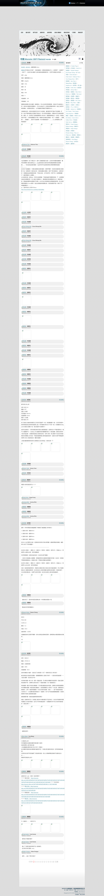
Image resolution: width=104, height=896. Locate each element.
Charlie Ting (74, 66)
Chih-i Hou (73, 87)
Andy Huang (74, 128)
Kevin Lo (68, 94)
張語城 (73, 94)
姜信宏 (72, 98)
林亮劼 (67, 92)
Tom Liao (79, 94)
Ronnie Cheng (69, 133)
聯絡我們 (80, 32)
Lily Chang (68, 111)
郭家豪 (67, 81)
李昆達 (67, 89)
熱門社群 (35, 32)
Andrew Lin (68, 85)
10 (53, 861)
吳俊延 (67, 70)
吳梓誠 (67, 68)
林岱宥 (67, 87)
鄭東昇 (77, 137)
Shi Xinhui (68, 117)
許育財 (72, 130)
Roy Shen (73, 102)
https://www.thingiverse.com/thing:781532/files (32, 189)
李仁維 (79, 85)
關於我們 (28, 32)
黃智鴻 (67, 128)
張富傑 (79, 109)
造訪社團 (48, 59)
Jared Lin (78, 68)
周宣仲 (67, 143)
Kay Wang (74, 139)
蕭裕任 (67, 137)
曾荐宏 (67, 100)
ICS (70, 893)
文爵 (78, 102)
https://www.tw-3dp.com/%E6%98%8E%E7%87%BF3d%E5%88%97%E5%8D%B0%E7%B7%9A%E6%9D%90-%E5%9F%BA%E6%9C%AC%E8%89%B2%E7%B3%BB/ (45, 780)
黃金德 (79, 87)
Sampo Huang (74, 70)
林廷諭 (67, 130)
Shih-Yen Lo (69, 122)
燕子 (77, 79)
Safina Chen (69, 120)
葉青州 (67, 124)
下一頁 (56, 861)
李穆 (67, 74)
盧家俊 (72, 143)
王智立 (77, 105)
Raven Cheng (69, 141)
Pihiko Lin (68, 135)
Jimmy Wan (74, 89)
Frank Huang (74, 124)
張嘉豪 (72, 137)
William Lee (77, 115)
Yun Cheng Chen (70, 79)
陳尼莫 (67, 102)
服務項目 (42, 32)
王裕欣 (72, 105)
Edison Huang (69, 126)
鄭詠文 (67, 105)
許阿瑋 (74, 85)
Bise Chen (78, 92)
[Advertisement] (52, 18)
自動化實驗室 (57, 32)
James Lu (73, 109)
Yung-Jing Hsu (69, 113)
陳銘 (67, 115)
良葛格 (71, 115)
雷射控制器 (67, 32)
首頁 (22, 32)
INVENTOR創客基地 (67, 888)
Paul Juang (75, 111)
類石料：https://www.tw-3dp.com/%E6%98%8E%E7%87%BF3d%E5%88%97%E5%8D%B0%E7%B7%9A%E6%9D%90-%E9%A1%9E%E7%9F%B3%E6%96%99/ (45, 800)
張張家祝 (68, 139)
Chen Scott (68, 76)
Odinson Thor (76, 76)
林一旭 (78, 72)
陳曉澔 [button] (23, 70)
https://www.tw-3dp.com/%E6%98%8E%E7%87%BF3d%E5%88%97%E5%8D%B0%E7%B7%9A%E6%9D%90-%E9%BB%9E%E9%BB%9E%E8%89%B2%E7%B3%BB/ (45, 794)
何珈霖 (72, 96)
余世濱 (76, 141)
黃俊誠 (76, 113)
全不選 (81, 62)
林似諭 (73, 68)
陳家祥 (76, 126)
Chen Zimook (73, 74)
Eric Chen (78, 100)
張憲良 (72, 92)
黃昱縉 (74, 83)
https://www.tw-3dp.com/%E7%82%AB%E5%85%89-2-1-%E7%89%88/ (39, 784)
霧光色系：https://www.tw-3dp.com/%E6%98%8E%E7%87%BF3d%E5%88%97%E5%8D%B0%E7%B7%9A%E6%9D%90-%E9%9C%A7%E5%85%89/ (45, 788)
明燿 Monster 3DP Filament (33, 59)
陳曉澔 (67, 66)
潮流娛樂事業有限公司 (79, 888)
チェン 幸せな (74, 107)
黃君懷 (72, 100)
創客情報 (49, 32)
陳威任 (77, 96)
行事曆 (74, 32)
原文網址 (61, 62)
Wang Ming (68, 83)
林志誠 (75, 120)
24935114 (71, 890)
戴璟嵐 (75, 122)
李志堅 (67, 109)
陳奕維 (74, 135)
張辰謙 (67, 98)
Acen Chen (75, 117)
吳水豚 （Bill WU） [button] (26, 67)
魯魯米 (78, 135)
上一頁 (30, 861)
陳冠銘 (77, 98)
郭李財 (67, 107)
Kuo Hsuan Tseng (70, 72)
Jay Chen (73, 81)
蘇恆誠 (67, 96)
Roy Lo (76, 133)
